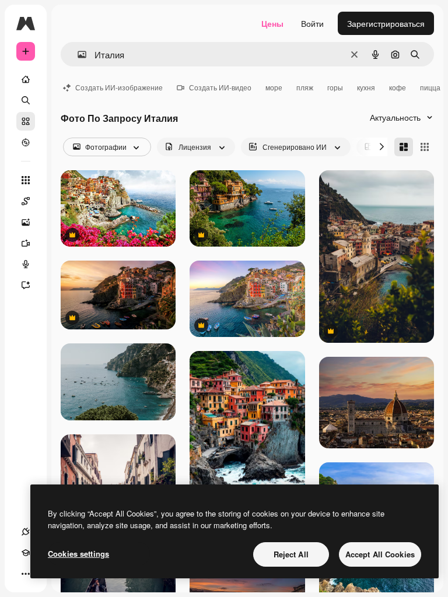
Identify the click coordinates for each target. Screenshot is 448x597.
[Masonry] (403, 147)
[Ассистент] (25, 285)
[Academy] (25, 552)
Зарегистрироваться (386, 23)
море (273, 87)
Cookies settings (78, 553)
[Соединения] (25, 531)
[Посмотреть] (25, 142)
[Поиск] (25, 100)
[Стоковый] (25, 121)
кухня (366, 87)
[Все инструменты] (25, 180)
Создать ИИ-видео (220, 87)
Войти (312, 23)
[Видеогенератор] (25, 243)
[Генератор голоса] (25, 264)
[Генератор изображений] (25, 222)
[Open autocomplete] (77, 54)
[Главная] (25, 79)
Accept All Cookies (380, 554)
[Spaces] (25, 201)
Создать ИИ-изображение (119, 87)
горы (335, 87)
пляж (304, 87)
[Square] (424, 147)
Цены (272, 23)
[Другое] (25, 573)
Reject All (291, 554)
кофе (397, 87)
